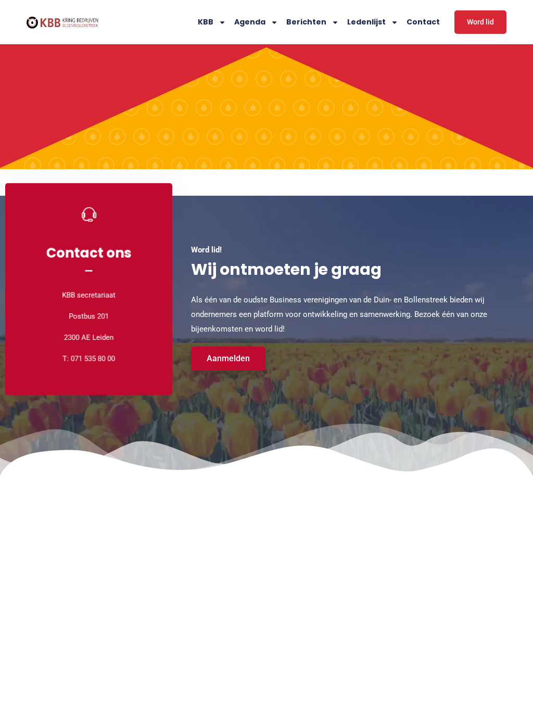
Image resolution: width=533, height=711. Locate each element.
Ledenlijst (366, 22)
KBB (205, 22)
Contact (423, 22)
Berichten (306, 22)
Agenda (249, 22)
